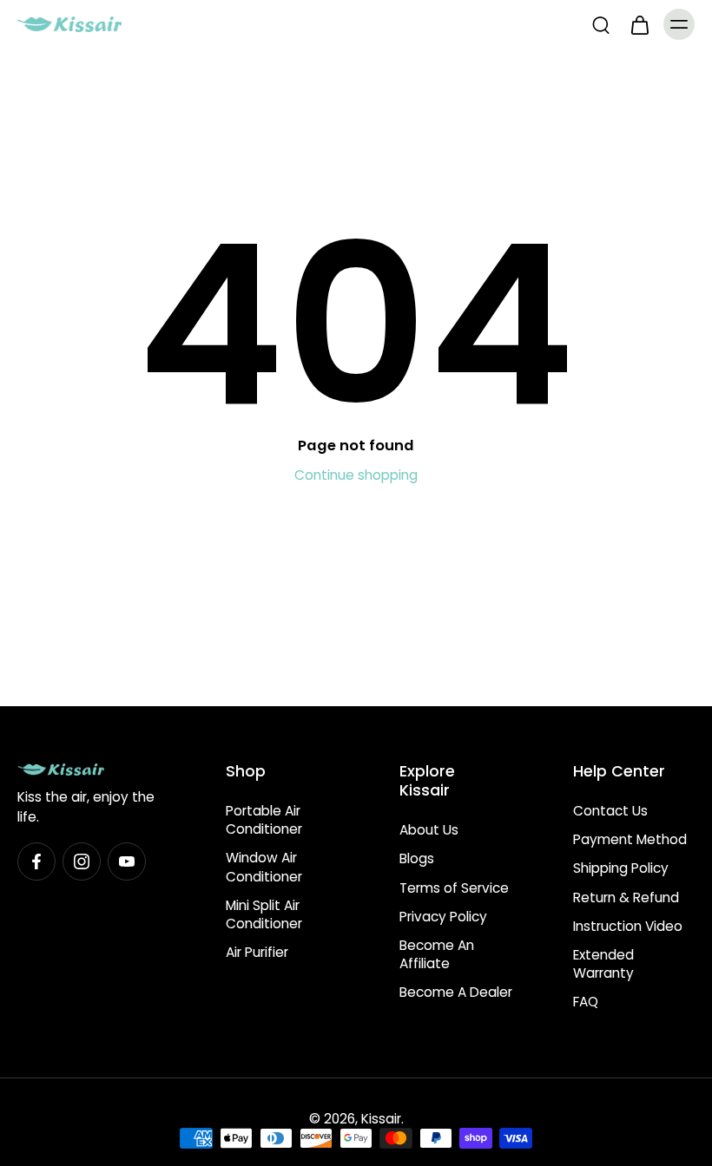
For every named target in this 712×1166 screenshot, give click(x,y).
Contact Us (610, 811)
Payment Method (630, 840)
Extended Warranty (603, 964)
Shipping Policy (621, 869)
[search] (601, 24)
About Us (428, 831)
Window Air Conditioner (264, 867)
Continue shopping (356, 475)
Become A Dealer (455, 993)
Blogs (416, 859)
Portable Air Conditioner (264, 820)
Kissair (381, 1119)
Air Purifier (257, 952)
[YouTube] (127, 862)
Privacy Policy (443, 916)
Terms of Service (454, 888)
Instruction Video (627, 926)
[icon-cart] (639, 24)
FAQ (585, 1002)
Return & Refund (626, 897)
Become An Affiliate (436, 954)
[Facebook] (36, 862)
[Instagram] (82, 862)
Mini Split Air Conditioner (264, 914)
